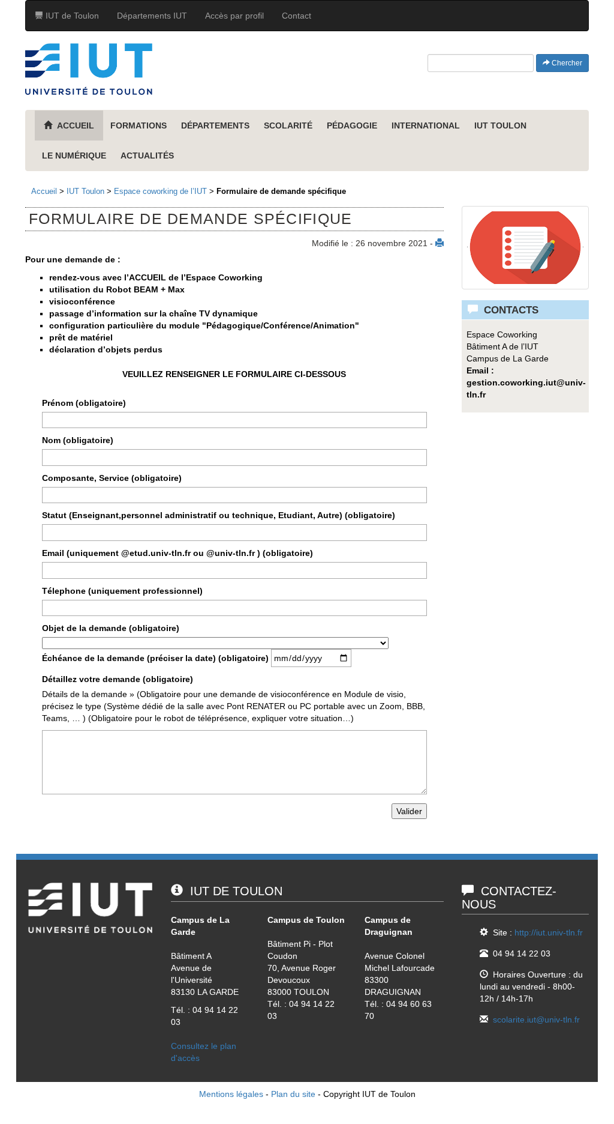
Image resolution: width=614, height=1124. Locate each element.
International (426, 125)
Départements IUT (152, 15)
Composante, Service (112, 478)
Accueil (44, 191)
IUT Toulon (500, 125)
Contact (296, 15)
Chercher (566, 63)
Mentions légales (231, 1094)
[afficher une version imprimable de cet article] (439, 243)
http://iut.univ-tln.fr (548, 932)
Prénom (84, 403)
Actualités (147, 155)
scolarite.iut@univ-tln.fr (536, 1019)
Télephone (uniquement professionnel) (122, 591)
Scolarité (288, 125)
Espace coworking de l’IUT (160, 191)
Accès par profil (234, 15)
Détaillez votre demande (117, 679)
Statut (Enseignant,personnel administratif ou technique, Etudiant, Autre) (218, 515)
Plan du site (293, 1094)
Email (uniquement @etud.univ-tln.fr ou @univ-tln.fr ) (177, 553)
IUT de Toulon (71, 15)
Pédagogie (352, 125)
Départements (215, 125)
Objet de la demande (110, 628)
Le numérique (74, 155)
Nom (77, 440)
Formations (138, 125)
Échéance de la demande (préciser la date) (155, 658)
